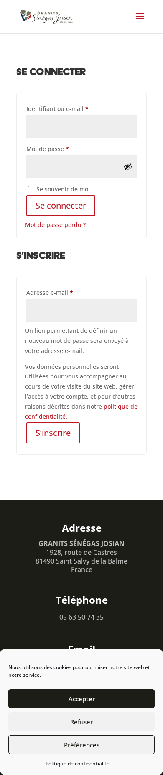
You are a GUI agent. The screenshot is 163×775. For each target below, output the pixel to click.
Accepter (82, 699)
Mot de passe (63, 148)
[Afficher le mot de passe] (127, 166)
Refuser (81, 722)
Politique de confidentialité (78, 763)
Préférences (81, 745)
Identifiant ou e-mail (73, 108)
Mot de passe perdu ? (55, 225)
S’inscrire (53, 432)
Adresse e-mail (65, 292)
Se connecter (61, 205)
